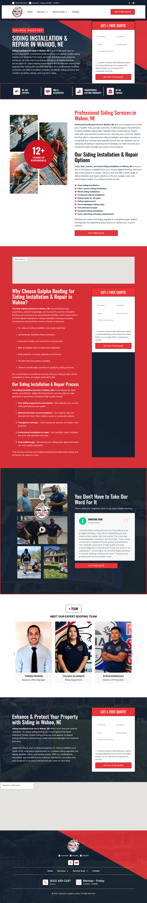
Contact (75, 12)
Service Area (59, 12)
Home (30, 12)
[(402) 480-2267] (45, 882)
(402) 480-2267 (60, 880)
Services (41, 12)
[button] (42, 497)
